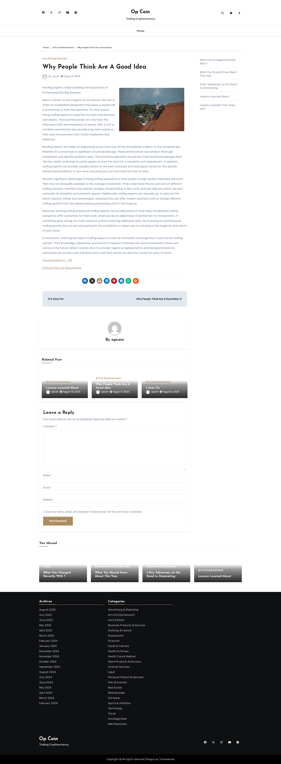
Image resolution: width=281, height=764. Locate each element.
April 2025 (45, 630)
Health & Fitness (118, 651)
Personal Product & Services (125, 677)
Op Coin (140, 11)
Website (48, 499)
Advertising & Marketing (123, 609)
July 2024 (45, 677)
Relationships (116, 692)
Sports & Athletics (119, 703)
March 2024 (46, 698)
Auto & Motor (116, 620)
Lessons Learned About (62, 388)
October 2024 (47, 661)
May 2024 (45, 687)
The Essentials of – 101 (57, 260)
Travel (47, 567)
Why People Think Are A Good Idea (94, 67)
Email (47, 487)
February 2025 (48, 640)
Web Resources (117, 724)
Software (114, 698)
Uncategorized (117, 718)
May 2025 (45, 625)
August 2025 (47, 609)
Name (47, 475)
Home (141, 31)
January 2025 (48, 646)
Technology (115, 708)
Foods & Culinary (118, 646)
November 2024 (49, 656)
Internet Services (119, 666)
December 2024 (49, 651)
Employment (116, 635)
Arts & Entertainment (54, 59)
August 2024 (47, 672)
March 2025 (46, 635)
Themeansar (166, 759)
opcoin (55, 76)
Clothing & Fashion (120, 630)
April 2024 (45, 692)
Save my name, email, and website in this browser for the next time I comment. (94, 511)
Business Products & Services (112, 567)
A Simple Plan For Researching (61, 267)
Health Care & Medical (121, 656)
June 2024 (46, 682)
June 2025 (46, 620)
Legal (111, 672)
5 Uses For (153, 388)
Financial (113, 640)
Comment (50, 426)
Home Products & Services (162, 567)
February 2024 (48, 703)
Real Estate (115, 687)
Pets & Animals (117, 682)
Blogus (150, 759)
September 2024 (49, 666)
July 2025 (45, 614)
